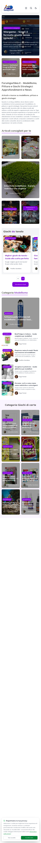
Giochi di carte (7, 420)
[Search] (31, 8)
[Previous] (18, 278)
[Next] (23, 278)
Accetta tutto (29, 837)
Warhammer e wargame (11, 28)
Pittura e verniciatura (9, 62)
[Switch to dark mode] (36, 8)
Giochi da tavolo (9, 144)
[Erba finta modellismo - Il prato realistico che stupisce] (20, 179)
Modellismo (8, 182)
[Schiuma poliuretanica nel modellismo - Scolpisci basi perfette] (20, 313)
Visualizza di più (20, 284)
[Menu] (26, 8)
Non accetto (12, 837)
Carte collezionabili (10, 209)
